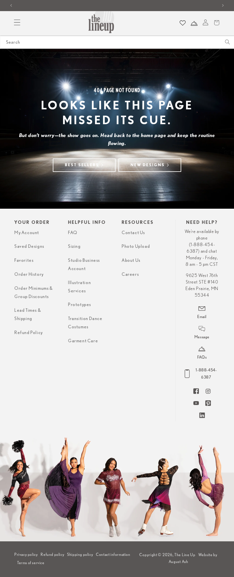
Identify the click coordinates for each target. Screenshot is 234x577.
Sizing (74, 246)
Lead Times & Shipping (27, 314)
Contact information (113, 554)
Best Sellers (82, 165)
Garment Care (83, 341)
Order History (29, 274)
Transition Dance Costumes (85, 322)
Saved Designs (29, 246)
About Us (131, 260)
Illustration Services (79, 286)
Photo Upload (136, 246)
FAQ (72, 232)
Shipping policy (80, 554)
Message (201, 337)
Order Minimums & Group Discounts (33, 292)
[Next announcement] (223, 5)
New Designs (147, 165)
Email (202, 316)
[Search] (227, 42)
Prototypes (79, 304)
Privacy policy (26, 554)
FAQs (202, 357)
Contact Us (133, 232)
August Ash (178, 561)
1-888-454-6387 (206, 373)
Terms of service (31, 562)
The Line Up (184, 554)
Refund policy (52, 554)
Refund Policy (28, 332)
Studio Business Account (84, 264)
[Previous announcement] (11, 5)
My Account (26, 232)
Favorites (23, 260)
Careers (130, 274)
